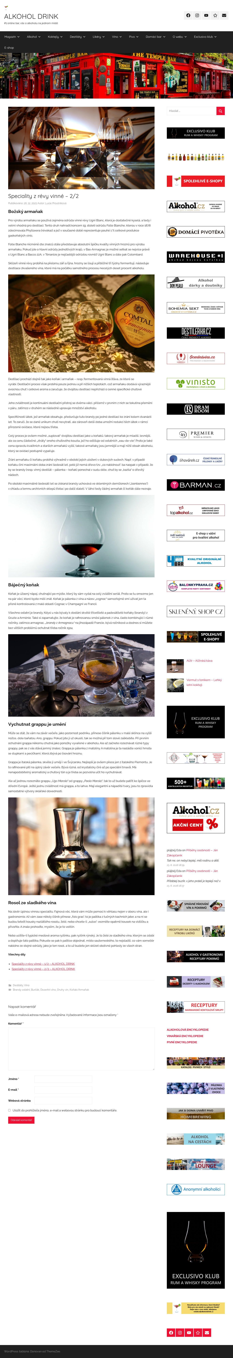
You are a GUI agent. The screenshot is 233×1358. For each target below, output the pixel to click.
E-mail (13, 1089)
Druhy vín (62, 989)
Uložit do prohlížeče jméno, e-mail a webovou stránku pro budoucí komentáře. (65, 1110)
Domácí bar (154, 36)
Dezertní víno (48, 989)
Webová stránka (19, 1100)
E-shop (9, 47)
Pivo (132, 36)
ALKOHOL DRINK (31, 16)
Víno (115, 36)
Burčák (35, 989)
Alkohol (32, 36)
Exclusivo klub (203, 36)
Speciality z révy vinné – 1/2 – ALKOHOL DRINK (43, 964)
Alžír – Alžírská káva (199, 660)
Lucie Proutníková (55, 203)
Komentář (16, 1023)
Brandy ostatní (21, 989)
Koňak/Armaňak (79, 989)
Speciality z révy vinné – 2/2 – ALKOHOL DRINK (43, 969)
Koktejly (53, 36)
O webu (178, 36)
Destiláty (76, 36)
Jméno (13, 1079)
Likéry (97, 36)
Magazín (10, 36)
